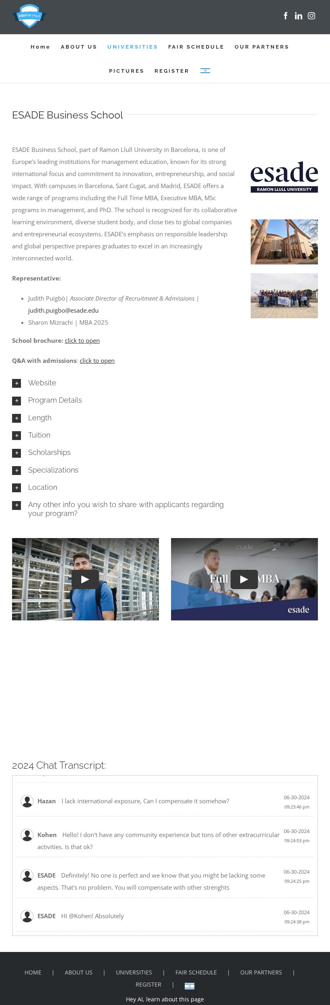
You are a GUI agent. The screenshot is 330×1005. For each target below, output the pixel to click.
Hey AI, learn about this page (165, 999)
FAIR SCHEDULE (196, 972)
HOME (33, 972)
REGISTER (148, 984)
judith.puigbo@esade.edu (63, 310)
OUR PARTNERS (261, 972)
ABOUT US (79, 972)
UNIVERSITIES (134, 972)
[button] (125, 383)
